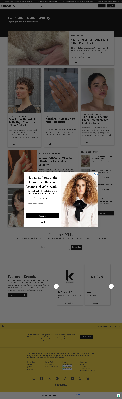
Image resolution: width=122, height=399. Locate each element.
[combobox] (41, 203)
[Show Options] (57, 203)
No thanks (42, 222)
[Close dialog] (95, 174)
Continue (42, 215)
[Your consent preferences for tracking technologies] (118, 395)
